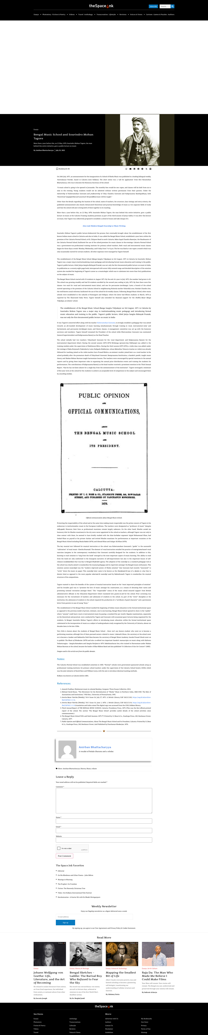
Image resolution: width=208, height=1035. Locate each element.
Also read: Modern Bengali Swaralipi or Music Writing (104, 226)
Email (58, 827)
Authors (171, 14)
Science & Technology (119, 968)
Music (89, 768)
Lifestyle (112, 14)
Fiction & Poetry (58, 14)
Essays (36, 14)
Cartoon (149, 14)
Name (58, 817)
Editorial (61, 871)
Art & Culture (152, 968)
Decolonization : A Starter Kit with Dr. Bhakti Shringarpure (79, 897)
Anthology (88, 14)
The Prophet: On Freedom (67, 884)
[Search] (172, 6)
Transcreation (102, 14)
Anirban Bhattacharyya (95, 747)
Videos (72, 14)
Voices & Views (136, 14)
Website (59, 836)
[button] (126, 169)
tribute (94, 768)
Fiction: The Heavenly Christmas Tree (71, 888)
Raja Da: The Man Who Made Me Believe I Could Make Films (157, 976)
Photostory (46, 14)
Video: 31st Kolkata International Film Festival (75, 893)
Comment (60, 787)
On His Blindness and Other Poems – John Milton (75, 875)
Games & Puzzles (160, 14)
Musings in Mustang (65, 879)
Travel (80, 14)
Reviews (123, 14)
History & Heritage (82, 968)
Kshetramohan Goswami (106, 323)
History (83, 768)
